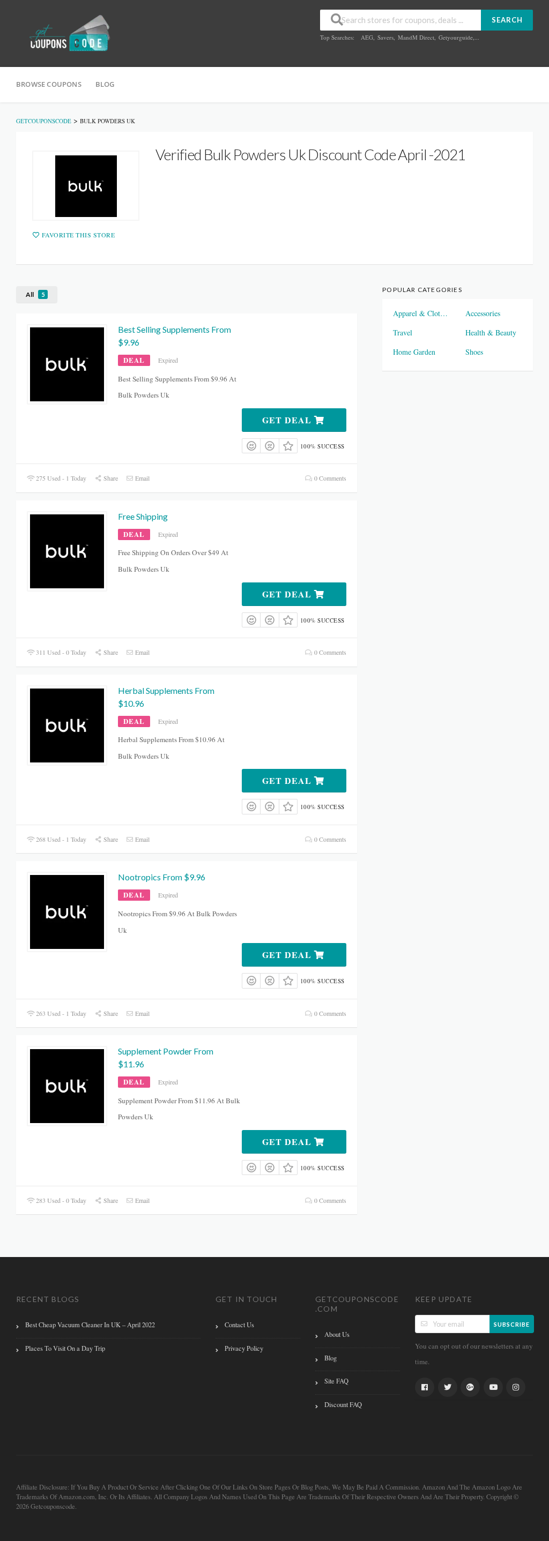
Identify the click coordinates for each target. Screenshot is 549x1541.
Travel (402, 332)
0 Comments (329, 478)
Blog (105, 84)
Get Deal (288, 420)
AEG (367, 37)
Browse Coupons (48, 84)
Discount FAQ (343, 1404)
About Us (337, 1334)
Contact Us (239, 1324)
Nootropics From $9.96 (161, 877)
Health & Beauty (490, 332)
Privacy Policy (244, 1348)
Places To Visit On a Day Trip (65, 1348)
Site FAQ (336, 1381)
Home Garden (414, 352)
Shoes (474, 352)
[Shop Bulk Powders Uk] (85, 186)
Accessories (482, 313)
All (35, 294)
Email (141, 478)
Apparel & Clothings (421, 313)
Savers (385, 37)
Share (110, 478)
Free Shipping (143, 516)
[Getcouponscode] (69, 34)
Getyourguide (456, 37)
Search (507, 20)
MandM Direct (416, 37)
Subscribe (512, 1324)
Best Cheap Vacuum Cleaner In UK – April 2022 (90, 1324)
